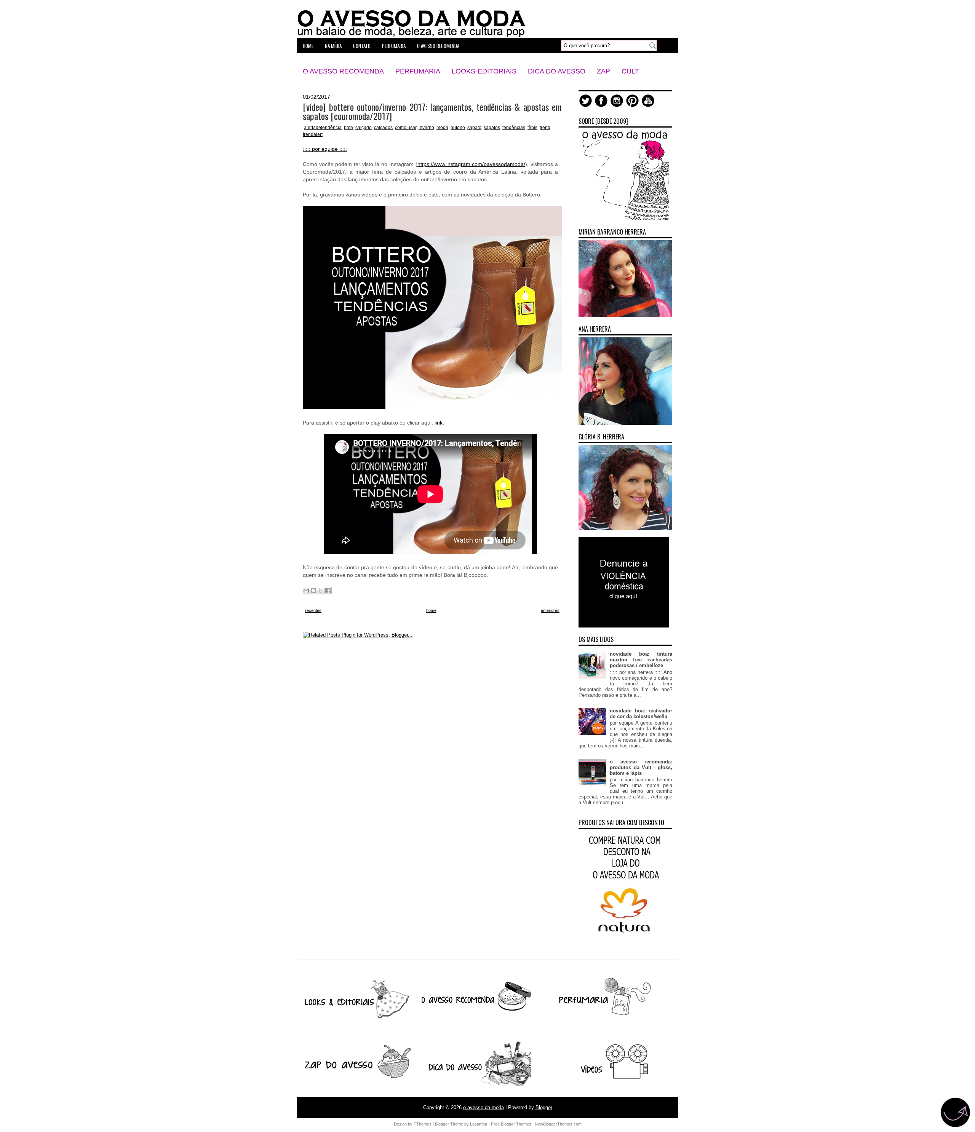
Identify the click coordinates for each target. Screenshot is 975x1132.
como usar (405, 127)
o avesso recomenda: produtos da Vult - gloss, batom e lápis (641, 767)
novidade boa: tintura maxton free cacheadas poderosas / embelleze (641, 659)
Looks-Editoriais (484, 71)
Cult (630, 71)
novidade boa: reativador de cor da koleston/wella (641, 713)
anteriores (550, 610)
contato (362, 45)
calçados (383, 127)
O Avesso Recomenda (343, 71)
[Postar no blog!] (313, 590)
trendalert (313, 134)
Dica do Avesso (556, 71)
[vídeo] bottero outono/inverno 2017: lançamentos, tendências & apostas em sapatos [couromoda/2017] (432, 111)
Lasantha (478, 1124)
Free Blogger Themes (511, 1124)
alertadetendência (323, 127)
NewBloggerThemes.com (558, 1124)
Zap (603, 71)
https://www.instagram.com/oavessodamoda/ (471, 164)
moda (442, 127)
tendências (513, 127)
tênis (532, 127)
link (439, 423)
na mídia (333, 45)
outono (458, 127)
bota (348, 127)
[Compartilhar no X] (320, 590)
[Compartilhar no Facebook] (328, 590)
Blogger (543, 1107)
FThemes (423, 1124)
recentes (313, 610)
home (308, 45)
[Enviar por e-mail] (306, 590)
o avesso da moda (483, 1107)
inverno (426, 127)
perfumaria (394, 45)
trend (545, 127)
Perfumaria (417, 71)
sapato (474, 127)
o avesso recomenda (438, 45)
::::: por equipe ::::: (325, 149)
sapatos (492, 127)
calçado (363, 127)
